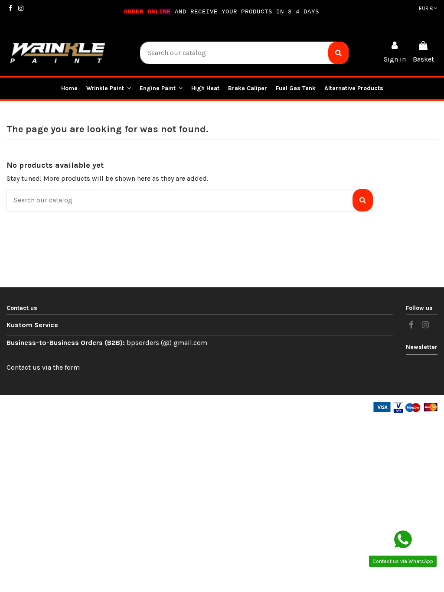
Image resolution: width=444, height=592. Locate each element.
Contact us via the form (43, 367)
